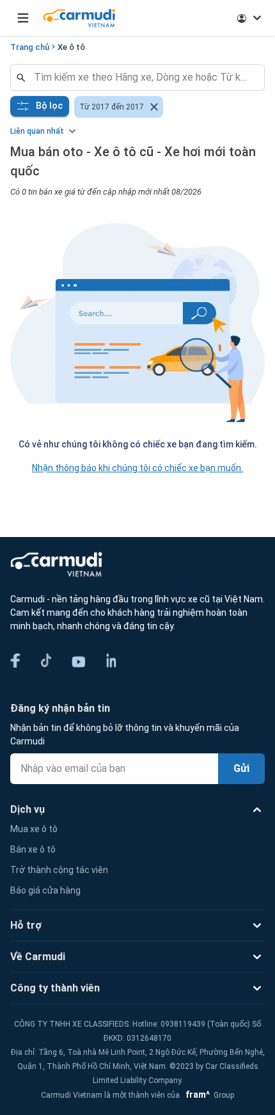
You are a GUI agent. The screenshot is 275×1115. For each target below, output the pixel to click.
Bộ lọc (49, 105)
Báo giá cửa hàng (45, 890)
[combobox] (142, 77)
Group (208, 1095)
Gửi (241, 768)
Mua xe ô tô (34, 829)
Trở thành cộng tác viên (59, 870)
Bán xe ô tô (33, 849)
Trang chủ (29, 47)
